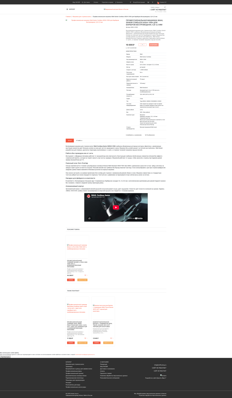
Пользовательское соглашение (109, 378)
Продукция (103, 364)
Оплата (95, 2)
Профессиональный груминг (74, 373)
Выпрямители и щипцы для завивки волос (79, 368)
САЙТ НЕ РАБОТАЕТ (158, 10)
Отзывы (79, 140)
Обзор (70, 140)
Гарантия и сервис (107, 2)
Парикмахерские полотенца (74, 378)
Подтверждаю (5, 356)
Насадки (68, 382)
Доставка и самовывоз (107, 368)
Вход (134, 2)
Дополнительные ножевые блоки (76, 375)
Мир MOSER (76, 2)
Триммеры (69, 366)
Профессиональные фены (74, 371)
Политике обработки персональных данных (152, 395)
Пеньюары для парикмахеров (75, 380)
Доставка (86, 2)
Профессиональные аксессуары (76, 387)
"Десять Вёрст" (161, 378)
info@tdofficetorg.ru (160, 365)
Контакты (119, 2)
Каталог (72, 9)
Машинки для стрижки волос (75, 364)
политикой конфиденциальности (85, 354)
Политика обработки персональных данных (114, 375)
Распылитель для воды (73, 385)
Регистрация (141, 2)
